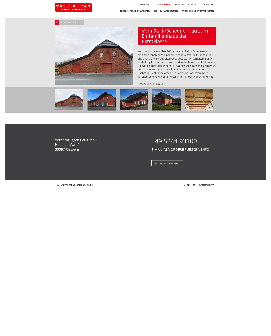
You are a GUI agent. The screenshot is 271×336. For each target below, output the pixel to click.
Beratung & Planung (135, 11)
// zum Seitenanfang (167, 163)
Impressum (189, 185)
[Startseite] (73, 7)
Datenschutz (206, 185)
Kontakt (192, 4)
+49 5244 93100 (174, 141)
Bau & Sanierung (166, 11)
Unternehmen (146, 4)
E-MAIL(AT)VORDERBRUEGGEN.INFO (180, 149)
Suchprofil (208, 4)
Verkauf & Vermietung (198, 11)
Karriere (179, 4)
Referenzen (164, 4)
